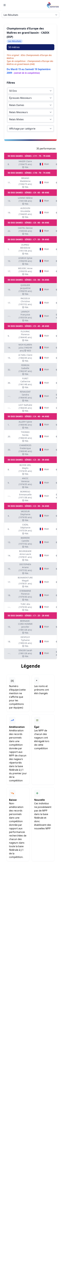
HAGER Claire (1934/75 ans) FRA (25, 164)
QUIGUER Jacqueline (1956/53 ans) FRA (25, 289)
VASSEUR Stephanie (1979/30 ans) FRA (25, 516)
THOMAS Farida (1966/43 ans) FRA (25, 436)
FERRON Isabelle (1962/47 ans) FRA (25, 370)
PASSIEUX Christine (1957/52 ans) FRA (25, 303)
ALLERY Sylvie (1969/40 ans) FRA (25, 424)
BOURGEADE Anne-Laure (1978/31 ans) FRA (25, 555)
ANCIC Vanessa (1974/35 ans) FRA (25, 483)
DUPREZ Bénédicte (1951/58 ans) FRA (25, 249)
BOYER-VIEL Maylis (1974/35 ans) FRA (25, 469)
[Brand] (53, 5)
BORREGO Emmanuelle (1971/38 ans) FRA (25, 496)
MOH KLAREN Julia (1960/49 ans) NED (25, 347)
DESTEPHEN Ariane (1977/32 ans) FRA (25, 569)
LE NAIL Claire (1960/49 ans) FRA (25, 357)
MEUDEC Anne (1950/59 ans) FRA (25, 271)
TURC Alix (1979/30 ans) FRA (25, 607)
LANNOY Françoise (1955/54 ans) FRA (25, 316)
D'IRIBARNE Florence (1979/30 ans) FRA (25, 595)
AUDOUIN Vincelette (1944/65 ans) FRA (25, 212)
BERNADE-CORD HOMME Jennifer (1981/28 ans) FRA (25, 626)
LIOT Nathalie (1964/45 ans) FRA (25, 407)
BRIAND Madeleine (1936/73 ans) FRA (25, 182)
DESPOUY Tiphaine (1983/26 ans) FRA (25, 641)
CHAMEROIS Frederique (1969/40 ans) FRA (25, 450)
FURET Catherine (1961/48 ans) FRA (25, 383)
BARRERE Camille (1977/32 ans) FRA (25, 542)
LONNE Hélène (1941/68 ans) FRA (25, 200)
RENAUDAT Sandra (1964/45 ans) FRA (25, 396)
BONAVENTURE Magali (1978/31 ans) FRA (25, 582)
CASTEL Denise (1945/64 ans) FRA (25, 231)
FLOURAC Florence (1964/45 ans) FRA (25, 336)
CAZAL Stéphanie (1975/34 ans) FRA (25, 529)
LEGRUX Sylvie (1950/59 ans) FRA (25, 261)
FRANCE (46, 164)
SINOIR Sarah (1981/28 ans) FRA (25, 653)
